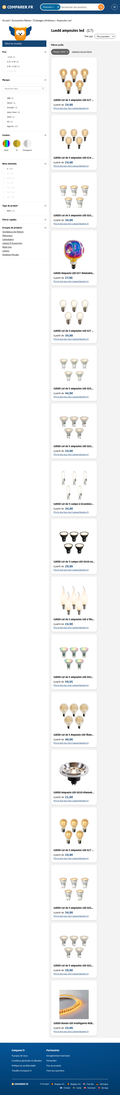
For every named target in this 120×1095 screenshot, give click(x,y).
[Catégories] (115, 7)
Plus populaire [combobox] (103, 36)
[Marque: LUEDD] (67, 52)
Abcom (11, 103)
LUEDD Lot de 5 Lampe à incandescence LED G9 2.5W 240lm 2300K (74, 503)
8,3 (10, 173)
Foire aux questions (55, 1070)
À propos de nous (20, 1055)
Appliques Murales (10, 254)
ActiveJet (12, 107)
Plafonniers (7, 235)
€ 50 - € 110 (13, 66)
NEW (11, 211)
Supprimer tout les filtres (82, 52)
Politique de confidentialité (24, 1065)
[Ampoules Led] (58, 7)
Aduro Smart (13, 112)
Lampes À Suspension (12, 243)
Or (17, 150)
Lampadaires (8, 239)
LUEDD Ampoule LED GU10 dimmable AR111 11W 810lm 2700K (74, 792)
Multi (6, 150)
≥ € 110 (11, 71)
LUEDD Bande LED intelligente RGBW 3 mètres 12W (74, 1023)
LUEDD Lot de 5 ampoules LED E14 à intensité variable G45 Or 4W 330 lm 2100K (74, 157)
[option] (8, 57)
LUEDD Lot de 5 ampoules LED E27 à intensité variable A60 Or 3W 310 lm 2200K (74, 850)
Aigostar (12, 126)
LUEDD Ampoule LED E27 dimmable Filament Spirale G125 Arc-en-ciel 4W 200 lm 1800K (74, 273)
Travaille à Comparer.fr (22, 1070)
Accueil (6, 20)
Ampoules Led (64, 20)
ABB (10, 98)
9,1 (10, 183)
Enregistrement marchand (58, 1055)
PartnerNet (51, 1060)
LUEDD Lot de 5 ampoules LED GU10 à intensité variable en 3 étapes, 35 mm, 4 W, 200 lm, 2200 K (74, 907)
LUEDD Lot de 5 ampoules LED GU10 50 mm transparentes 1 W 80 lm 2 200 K (74, 446)
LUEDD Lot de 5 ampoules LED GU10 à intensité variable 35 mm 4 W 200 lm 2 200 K (74, 215)
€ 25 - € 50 (13, 62)
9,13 (10, 192)
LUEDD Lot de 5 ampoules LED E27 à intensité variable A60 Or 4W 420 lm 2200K (74, 100)
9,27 (10, 197)
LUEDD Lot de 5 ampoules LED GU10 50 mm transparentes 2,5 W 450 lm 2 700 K (74, 388)
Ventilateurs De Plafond (13, 232)
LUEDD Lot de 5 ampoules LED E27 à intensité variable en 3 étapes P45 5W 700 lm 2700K (74, 330)
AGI (10, 122)
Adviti (11, 117)
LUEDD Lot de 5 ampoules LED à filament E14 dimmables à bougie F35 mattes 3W (74, 619)
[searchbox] (24, 88)
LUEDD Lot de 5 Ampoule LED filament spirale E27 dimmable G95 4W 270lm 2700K (74, 734)
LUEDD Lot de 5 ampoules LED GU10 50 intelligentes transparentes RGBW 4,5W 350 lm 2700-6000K (74, 677)
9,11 (10, 187)
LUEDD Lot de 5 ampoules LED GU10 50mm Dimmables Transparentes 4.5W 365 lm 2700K (74, 965)
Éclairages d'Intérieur (44, 20)
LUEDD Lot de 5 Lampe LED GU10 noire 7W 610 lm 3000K (74, 561)
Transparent (27, 150)
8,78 (10, 178)
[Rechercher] (101, 7)
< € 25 (11, 57)
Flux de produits (53, 1065)
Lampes (5, 251)
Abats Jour (7, 247)
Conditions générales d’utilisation (27, 1060)
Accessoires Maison (21, 20)
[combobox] (72, 7)
